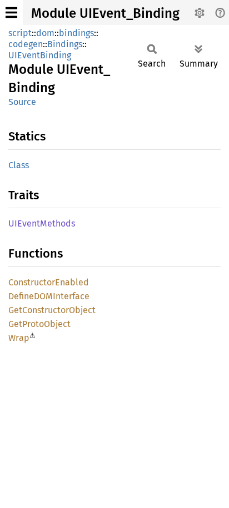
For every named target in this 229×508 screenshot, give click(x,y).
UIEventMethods (41, 223)
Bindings (64, 44)
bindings (76, 33)
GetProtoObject (39, 324)
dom (45, 33)
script (20, 33)
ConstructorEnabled (48, 282)
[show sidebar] (11, 12)
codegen (25, 44)
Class (18, 165)
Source (22, 102)
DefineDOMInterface (48, 296)
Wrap (18, 338)
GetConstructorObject (52, 310)
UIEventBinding (39, 55)
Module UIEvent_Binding (105, 13)
